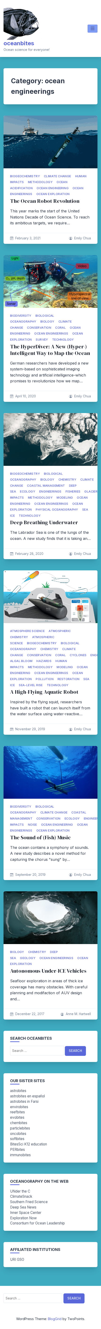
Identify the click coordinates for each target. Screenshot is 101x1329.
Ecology (27, 491)
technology (63, 339)
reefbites (17, 1112)
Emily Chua (82, 238)
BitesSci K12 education (28, 1144)
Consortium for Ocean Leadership (37, 1223)
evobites (17, 1117)
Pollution (45, 679)
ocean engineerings (51, 333)
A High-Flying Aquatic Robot (44, 692)
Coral (60, 327)
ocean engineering (53, 188)
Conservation (39, 327)
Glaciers (91, 491)
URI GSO (17, 1259)
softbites (17, 1139)
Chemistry (67, 479)
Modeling (65, 497)
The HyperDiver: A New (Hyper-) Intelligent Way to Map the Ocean (50, 350)
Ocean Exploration (53, 194)
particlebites (20, 1128)
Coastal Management (46, 485)
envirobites (19, 1107)
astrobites (18, 1090)
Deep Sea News (23, 1207)
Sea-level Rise (31, 685)
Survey (42, 339)
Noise (32, 824)
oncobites (18, 1133)
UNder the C (20, 1191)
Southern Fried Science (29, 1202)
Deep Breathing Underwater (44, 522)
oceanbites (19, 43)
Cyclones (78, 655)
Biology (47, 321)
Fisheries (73, 491)
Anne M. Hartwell (78, 1014)
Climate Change (57, 176)
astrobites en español (27, 1096)
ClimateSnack (21, 1196)
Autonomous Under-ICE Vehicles (48, 971)
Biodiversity (20, 315)
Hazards (43, 661)
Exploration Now (23, 1218)
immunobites (20, 1155)
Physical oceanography (57, 509)
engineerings (50, 491)
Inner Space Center (25, 1212)
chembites (18, 1123)
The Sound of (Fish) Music (40, 837)
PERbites (17, 1149)
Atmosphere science (27, 631)
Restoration (68, 679)
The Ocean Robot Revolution (44, 201)
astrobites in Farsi (24, 1101)
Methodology (40, 182)
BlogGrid (55, 1319)
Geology (27, 958)
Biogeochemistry (25, 176)
